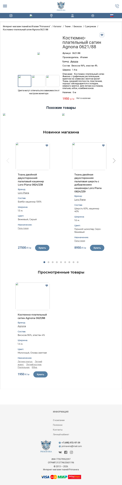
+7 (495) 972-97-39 (71, 442)
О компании (59, 420)
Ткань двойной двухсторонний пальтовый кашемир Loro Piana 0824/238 (31, 179)
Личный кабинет (61, 434)
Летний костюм (34, 364)
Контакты (57, 430)
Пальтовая (23, 228)
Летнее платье (25, 361)
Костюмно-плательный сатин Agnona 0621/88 (32, 316)
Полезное (57, 425)
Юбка (34, 367)
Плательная (24, 367)
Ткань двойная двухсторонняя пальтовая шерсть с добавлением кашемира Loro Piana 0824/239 (88, 183)
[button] (44, 262)
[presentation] (7, 161)
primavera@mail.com (72, 446)
